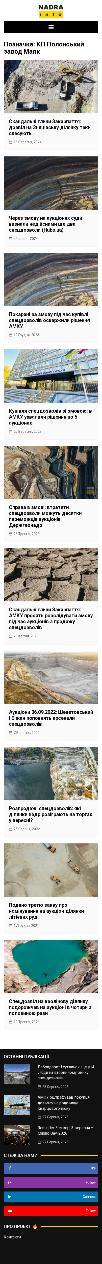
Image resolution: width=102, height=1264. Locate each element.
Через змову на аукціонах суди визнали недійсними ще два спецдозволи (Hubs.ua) (45, 224)
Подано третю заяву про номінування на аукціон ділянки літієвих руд (46, 911)
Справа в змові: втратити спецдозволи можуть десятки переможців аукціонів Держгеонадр (45, 516)
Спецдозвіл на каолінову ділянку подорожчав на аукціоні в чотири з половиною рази (50, 1007)
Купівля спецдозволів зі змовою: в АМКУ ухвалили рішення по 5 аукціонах (50, 417)
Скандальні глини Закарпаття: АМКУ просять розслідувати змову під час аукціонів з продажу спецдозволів (51, 618)
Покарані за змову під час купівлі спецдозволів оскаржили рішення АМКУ (49, 320)
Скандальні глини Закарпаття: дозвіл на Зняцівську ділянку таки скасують (50, 127)
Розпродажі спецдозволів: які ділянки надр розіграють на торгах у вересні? (50, 814)
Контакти (12, 1237)
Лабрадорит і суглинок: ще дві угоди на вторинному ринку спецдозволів (66, 1073)
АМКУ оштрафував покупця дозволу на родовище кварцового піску (64, 1103)
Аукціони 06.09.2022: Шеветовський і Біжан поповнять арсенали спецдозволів (51, 718)
